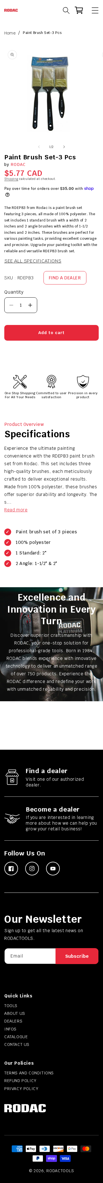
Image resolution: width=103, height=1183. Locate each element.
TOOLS (10, 1005)
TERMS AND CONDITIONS (29, 1073)
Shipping (11, 179)
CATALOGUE (16, 1036)
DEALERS (13, 1021)
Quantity (13, 292)
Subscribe (77, 956)
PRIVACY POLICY (21, 1088)
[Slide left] (39, 147)
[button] (92, 10)
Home (9, 33)
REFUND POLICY (20, 1080)
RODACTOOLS (60, 1170)
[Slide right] (64, 147)
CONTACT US (16, 1044)
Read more (15, 510)
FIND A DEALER (65, 277)
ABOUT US (14, 1013)
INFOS (10, 1029)
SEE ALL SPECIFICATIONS (32, 261)
